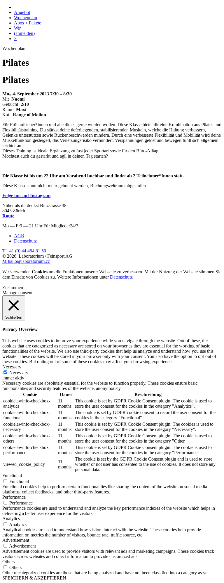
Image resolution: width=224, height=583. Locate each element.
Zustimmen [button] (12, 287)
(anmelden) (24, 33)
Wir (17, 28)
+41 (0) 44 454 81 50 (24, 250)
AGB (19, 235)
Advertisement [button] (15, 540)
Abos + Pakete (27, 22)
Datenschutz (25, 240)
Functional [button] (12, 475)
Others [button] (8, 561)
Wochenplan (25, 17)
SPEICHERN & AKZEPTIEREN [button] (34, 577)
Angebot (22, 12)
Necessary (18, 372)
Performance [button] (14, 497)
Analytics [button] (11, 518)
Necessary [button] (11, 366)
